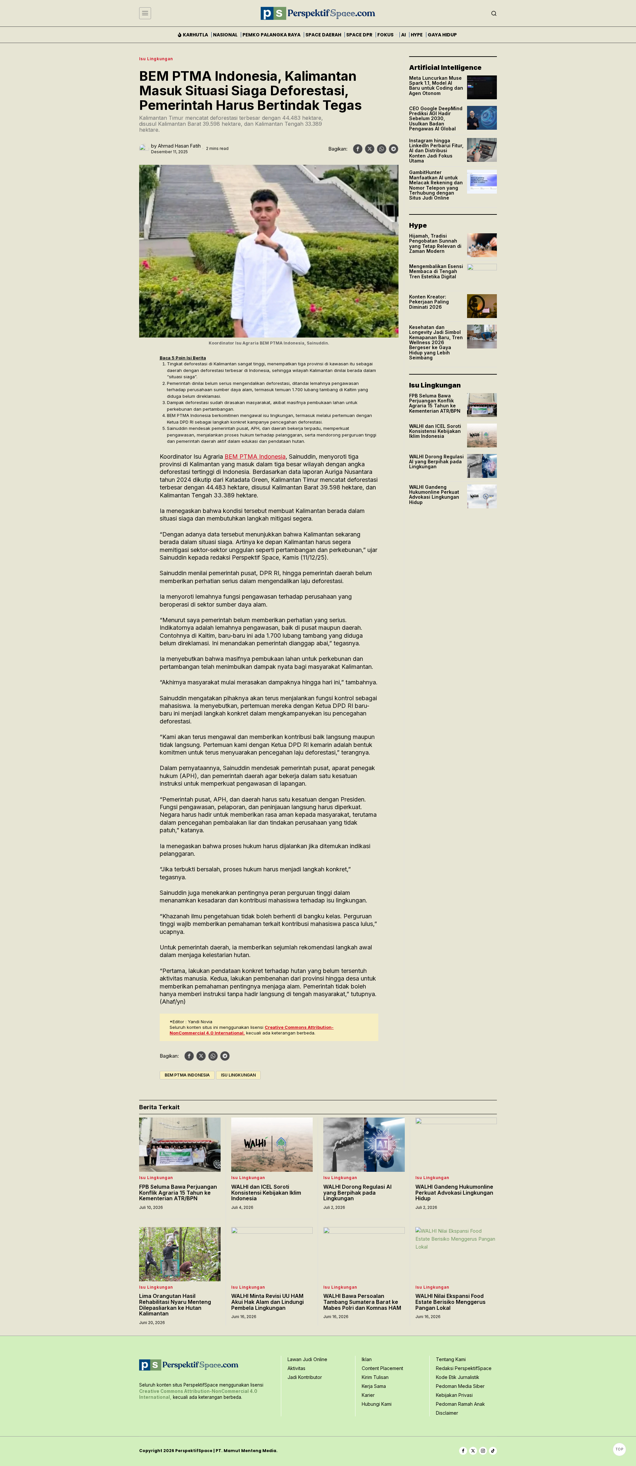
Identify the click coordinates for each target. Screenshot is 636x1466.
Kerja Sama (374, 1386)
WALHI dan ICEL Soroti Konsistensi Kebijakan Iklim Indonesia (435, 431)
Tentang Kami (451, 1359)
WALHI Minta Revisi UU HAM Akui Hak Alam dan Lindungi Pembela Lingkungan (267, 1302)
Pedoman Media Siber (460, 1386)
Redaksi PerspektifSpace (464, 1368)
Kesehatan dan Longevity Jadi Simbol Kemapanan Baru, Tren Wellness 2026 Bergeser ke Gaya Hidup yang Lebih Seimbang (436, 342)
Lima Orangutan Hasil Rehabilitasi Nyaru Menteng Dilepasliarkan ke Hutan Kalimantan (175, 1304)
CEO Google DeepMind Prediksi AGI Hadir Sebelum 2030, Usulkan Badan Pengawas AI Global (435, 118)
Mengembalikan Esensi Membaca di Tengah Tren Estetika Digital (436, 271)
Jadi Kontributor (305, 1377)
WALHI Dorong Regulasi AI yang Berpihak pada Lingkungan (436, 461)
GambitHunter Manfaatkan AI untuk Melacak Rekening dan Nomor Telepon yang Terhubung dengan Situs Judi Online (436, 185)
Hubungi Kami (377, 1404)
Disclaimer (447, 1413)
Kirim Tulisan (375, 1377)
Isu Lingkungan (156, 58)
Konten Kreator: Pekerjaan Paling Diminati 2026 (429, 301)
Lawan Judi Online (307, 1359)
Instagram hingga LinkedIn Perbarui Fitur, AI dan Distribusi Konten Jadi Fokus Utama (436, 150)
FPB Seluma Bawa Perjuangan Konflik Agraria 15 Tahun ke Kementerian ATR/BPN (434, 403)
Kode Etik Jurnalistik (457, 1377)
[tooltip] (358, 149)
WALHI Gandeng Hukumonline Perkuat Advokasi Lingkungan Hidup (434, 494)
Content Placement (382, 1368)
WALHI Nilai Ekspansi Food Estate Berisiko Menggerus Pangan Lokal (450, 1302)
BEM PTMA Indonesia (255, 456)
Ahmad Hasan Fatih (179, 146)
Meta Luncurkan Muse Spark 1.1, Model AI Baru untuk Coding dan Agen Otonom (436, 85)
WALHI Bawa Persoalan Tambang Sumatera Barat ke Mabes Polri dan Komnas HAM (362, 1302)
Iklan (367, 1359)
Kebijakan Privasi (454, 1395)
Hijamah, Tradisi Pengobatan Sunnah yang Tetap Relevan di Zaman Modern (435, 243)
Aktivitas (296, 1368)
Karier (368, 1395)
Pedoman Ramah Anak (460, 1404)
